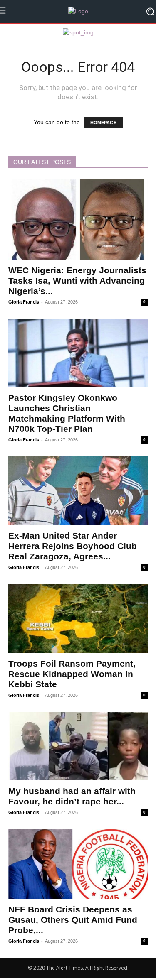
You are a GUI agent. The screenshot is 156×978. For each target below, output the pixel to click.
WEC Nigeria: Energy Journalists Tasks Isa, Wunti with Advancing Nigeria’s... (77, 280)
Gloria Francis (23, 301)
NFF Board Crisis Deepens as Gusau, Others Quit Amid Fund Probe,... (72, 919)
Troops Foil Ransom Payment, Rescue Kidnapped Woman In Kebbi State (72, 674)
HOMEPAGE (103, 122)
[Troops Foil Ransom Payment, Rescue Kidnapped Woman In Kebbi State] (78, 618)
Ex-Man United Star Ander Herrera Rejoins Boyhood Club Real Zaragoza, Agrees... (72, 546)
